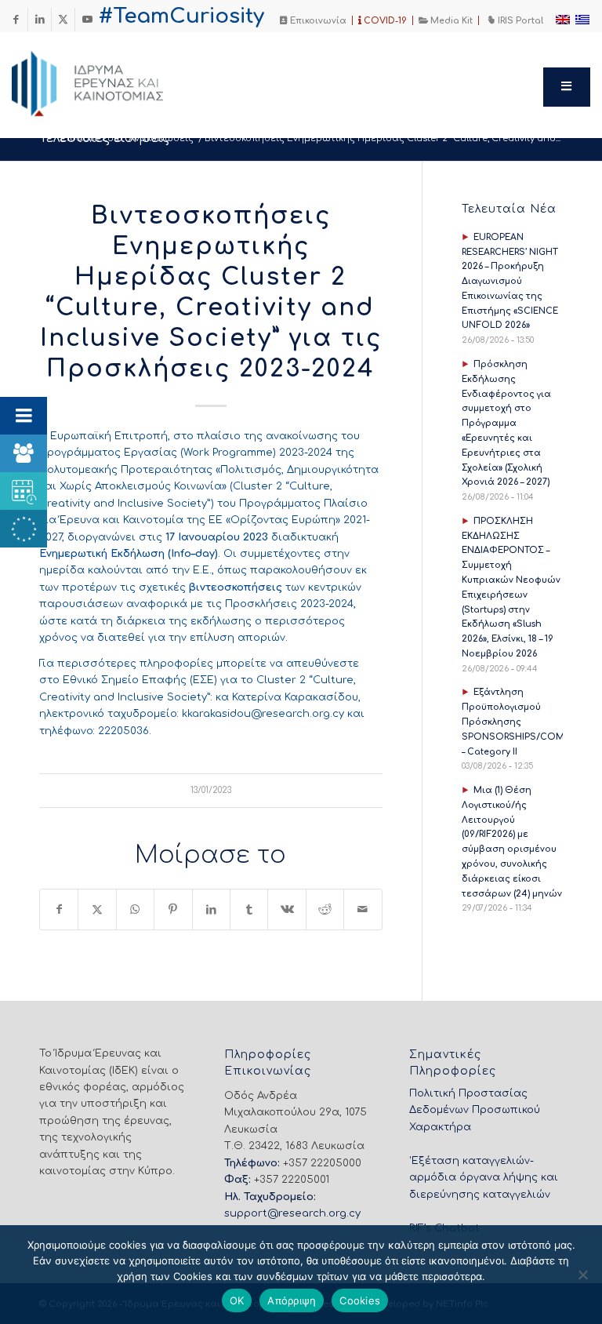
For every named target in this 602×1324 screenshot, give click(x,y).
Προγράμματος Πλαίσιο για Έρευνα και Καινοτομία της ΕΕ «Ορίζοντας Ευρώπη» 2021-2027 (204, 520)
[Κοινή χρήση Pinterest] (172, 909)
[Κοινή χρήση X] (96, 909)
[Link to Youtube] (87, 19)
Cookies (359, 1300)
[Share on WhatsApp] (135, 909)
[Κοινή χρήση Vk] (286, 909)
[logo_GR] (109, 79)
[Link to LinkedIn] (39, 19)
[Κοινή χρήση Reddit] (324, 909)
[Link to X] (63, 19)
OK (237, 1300)
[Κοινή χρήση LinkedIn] (211, 909)
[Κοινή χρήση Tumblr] (248, 909)
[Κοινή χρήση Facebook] (59, 909)
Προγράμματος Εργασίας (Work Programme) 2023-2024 (185, 452)
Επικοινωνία (317, 21)
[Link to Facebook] (16, 19)
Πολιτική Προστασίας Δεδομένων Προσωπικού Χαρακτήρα (474, 1110)
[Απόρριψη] (582, 1274)
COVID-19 (384, 21)
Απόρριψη (291, 1300)
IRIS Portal (519, 21)
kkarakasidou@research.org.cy (263, 713)
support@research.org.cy (292, 1213)
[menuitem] (313, 20)
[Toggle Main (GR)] (566, 87)
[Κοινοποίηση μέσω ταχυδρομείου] (363, 909)
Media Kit (450, 21)
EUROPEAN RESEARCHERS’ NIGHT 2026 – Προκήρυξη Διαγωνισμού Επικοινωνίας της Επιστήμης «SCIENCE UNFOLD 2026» (510, 281)
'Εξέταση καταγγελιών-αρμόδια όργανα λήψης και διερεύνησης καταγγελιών (483, 1177)
